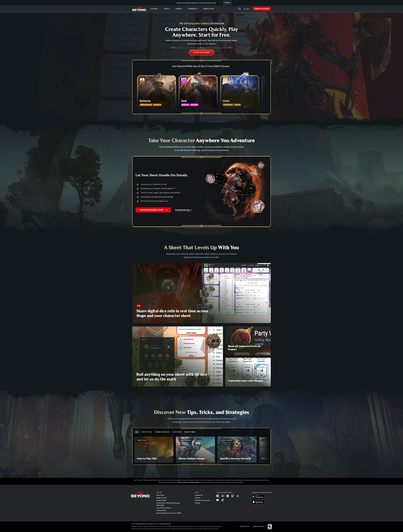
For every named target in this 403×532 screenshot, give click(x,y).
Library (178, 9)
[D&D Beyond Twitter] (238, 498)
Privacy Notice (194, 482)
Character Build (162, 432)
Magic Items (189, 432)
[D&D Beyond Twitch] (233, 498)
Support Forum (161, 498)
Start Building (201, 52)
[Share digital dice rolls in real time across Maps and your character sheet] (201, 293)
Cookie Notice (161, 510)
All (137, 432)
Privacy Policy (245, 526)
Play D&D (153, 9)
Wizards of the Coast (202, 500)
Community (192, 9)
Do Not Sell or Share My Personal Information (168, 504)
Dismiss (227, 3)
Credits (197, 503)
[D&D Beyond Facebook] (228, 498)
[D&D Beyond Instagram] (223, 498)
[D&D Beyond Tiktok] (223, 502)
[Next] (264, 90)
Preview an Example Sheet (152, 210)
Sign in (248, 9)
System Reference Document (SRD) (168, 513)
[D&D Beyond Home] (139, 9)
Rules (166, 9)
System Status (161, 500)
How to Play (146, 432)
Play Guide (177, 432)
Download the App (182, 210)
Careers (197, 498)
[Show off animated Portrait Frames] (248, 340)
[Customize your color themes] (248, 372)
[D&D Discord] (218, 498)
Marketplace (208, 9)
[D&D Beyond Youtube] (218, 502)
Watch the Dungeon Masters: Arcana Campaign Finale (196, 3)
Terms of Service (183, 482)
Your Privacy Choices (163, 508)
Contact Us (199, 495)
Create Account (262, 9)
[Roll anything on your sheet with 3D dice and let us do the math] (177, 356)
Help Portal (160, 495)
